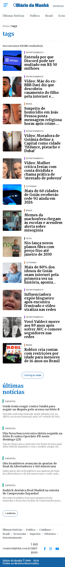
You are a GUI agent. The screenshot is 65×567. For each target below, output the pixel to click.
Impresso (58, 6)
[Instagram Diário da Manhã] (50, 548)
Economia (20, 533)
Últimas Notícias (13, 15)
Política (35, 15)
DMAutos (50, 533)
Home (6, 26)
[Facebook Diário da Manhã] (45, 548)
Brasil (49, 15)
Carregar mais (32, 375)
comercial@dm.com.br (17, 548)
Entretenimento (12, 537)
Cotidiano (45, 529)
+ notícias (10, 513)
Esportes (35, 533)
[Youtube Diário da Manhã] (57, 548)
